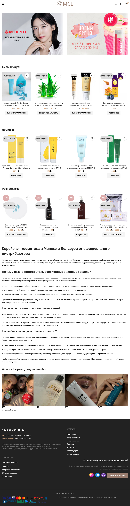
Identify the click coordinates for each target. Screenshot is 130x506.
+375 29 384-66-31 (13, 429)
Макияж (70, 447)
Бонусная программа (11, 469)
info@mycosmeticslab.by (21, 435)
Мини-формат (73, 454)
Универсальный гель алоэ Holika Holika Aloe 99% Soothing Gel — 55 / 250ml (49, 105)
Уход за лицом (73, 437)
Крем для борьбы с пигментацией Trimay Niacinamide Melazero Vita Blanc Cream (16, 168)
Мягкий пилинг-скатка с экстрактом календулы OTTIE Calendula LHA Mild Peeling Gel (49, 168)
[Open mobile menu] (3, 3)
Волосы (70, 444)
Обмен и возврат (9, 473)
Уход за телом (73, 441)
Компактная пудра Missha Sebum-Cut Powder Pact (16, 226)
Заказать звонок (118, 475)
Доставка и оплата (10, 462)
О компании (7, 476)
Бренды (5, 466)
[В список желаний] (27, 75)
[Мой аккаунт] (121, 3)
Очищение (71, 434)
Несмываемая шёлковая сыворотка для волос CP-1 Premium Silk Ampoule (81, 105)
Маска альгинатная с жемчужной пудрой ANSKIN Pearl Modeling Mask (113, 227)
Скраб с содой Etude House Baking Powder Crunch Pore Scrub (16, 105)
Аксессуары (72, 451)
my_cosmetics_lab (9, 410)
